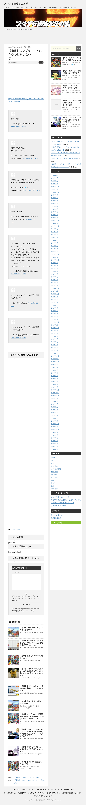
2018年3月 (54, 449)
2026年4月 (54, 175)
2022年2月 (54, 316)
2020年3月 (54, 381)
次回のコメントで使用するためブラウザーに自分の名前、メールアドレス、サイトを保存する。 (26, 598)
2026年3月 (54, 178)
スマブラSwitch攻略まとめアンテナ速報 (66, 500)
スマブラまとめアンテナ (60, 497)
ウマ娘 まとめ (56, 518)
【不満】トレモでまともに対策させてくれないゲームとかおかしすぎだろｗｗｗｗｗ (31, 643)
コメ (41, 62)
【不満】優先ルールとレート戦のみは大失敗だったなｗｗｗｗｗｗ (31, 688)
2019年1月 (54, 421)
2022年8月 (54, 299)
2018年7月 (54, 438)
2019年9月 (54, 398)
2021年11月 (55, 325)
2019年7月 (54, 404)
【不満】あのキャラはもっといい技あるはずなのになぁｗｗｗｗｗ (31, 749)
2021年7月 (54, 336)
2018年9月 (54, 432)
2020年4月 (54, 378)
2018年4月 (54, 446)
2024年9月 (54, 229)
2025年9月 (54, 195)
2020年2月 (54, 384)
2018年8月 (54, 435)
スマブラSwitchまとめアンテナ (62, 503)
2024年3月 (54, 246)
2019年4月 (54, 412)
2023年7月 (54, 268)
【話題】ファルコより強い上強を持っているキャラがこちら (71, 120)
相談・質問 (54, 489)
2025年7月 (54, 201)
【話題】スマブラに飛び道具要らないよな (65, 158)
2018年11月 (55, 427)
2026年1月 (54, 184)
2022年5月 (54, 308)
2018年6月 (54, 441)
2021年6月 (54, 339)
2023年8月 (54, 265)
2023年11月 (55, 257)
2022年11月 (55, 291)
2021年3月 (54, 347)
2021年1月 (54, 353)
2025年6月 (54, 203)
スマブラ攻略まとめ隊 (16, 3)
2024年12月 (55, 220)
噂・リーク (54, 477)
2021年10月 (55, 328)
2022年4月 (54, 311)
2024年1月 (54, 251)
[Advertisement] (26, 80)
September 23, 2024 (18, 126)
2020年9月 (54, 364)
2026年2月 (54, 181)
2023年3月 (54, 280)
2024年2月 (54, 249)
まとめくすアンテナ (58, 505)
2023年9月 (54, 263)
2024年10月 (55, 226)
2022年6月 (54, 305)
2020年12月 (55, 356)
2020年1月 (54, 387)
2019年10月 (55, 395)
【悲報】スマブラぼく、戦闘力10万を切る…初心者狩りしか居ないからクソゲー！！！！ (32, 716)
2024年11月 (55, 223)
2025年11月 (55, 189)
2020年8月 (54, 367)
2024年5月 (54, 240)
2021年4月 (54, 345)
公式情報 (54, 474)
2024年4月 (54, 243)
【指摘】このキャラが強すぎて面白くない (29, 777)
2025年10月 (55, 192)
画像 (52, 486)
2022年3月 (54, 314)
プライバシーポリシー (25, 29)
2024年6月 (54, 237)
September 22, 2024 (18, 274)
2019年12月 (55, 390)
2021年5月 (54, 342)
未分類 (53, 483)
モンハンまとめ (57, 515)
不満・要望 (16, 529)
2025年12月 (55, 186)
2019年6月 (54, 407)
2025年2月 (54, 215)
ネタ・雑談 (54, 466)
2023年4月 (54, 277)
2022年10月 (55, 294)
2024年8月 (54, 232)
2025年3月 (54, 212)
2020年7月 (54, 370)
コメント (15, 572)
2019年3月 (54, 415)
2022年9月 (54, 297)
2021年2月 (54, 350)
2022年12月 (55, 288)
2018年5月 (54, 443)
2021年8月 (54, 333)
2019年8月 (54, 401)
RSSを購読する (58, 523)
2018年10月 (55, 429)
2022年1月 (54, 319)
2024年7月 (54, 234)
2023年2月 (54, 282)
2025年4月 (54, 209)
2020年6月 (54, 373)
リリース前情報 (56, 469)
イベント (54, 460)
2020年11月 (55, 359)
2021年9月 (54, 330)
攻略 (52, 480)
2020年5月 (54, 376)
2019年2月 (54, 418)
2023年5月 (54, 274)
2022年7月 (54, 302)
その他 (53, 457)
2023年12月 (55, 254)
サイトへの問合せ (10, 29)
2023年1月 (54, 285)
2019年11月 (55, 393)
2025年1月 (54, 217)
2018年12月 (55, 424)
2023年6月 (54, 271)
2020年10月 (55, 362)
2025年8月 (54, 198)
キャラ (53, 463)
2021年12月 (55, 322)
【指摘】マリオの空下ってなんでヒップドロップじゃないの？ (71, 103)
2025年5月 (54, 206)
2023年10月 (55, 260)
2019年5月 (54, 410)
